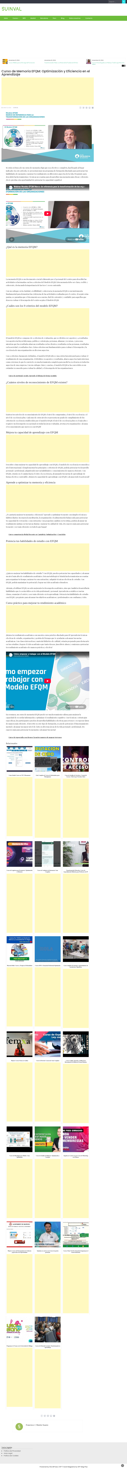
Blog (62, 18)
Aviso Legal (8, 1453)
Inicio (6, 18)
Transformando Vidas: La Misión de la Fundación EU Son (61, 63)
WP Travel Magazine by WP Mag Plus (73, 1467)
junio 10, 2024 (7, 107)
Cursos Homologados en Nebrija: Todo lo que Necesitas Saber (108, 63)
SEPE (24, 18)
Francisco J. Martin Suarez (37, 1425)
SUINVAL (11, 9)
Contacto (88, 18)
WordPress (53, 1467)
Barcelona (44, 18)
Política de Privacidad (12, 1451)
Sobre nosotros (74, 18)
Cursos (15, 18)
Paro (54, 18)
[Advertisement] (63, 37)
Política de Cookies (11, 1456)
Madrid (33, 18)
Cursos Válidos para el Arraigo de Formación (22, 63)
